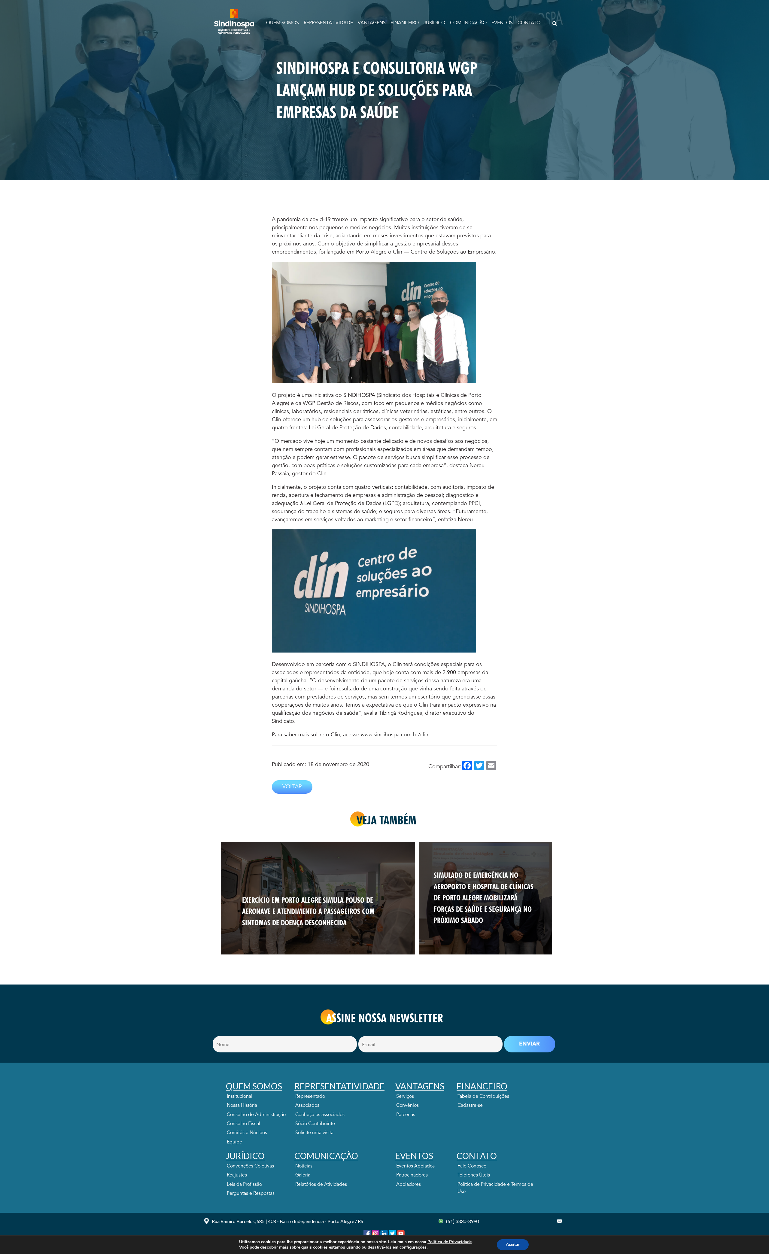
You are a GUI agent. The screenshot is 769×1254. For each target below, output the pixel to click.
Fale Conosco (471, 1166)
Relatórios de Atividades (321, 1184)
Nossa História (242, 1105)
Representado (310, 1096)
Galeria (302, 1175)
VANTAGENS (372, 23)
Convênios (407, 1105)
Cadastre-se (470, 1105)
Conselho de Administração (256, 1114)
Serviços (405, 1096)
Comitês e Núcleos (247, 1133)
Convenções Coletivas (250, 1166)
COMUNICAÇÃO (468, 23)
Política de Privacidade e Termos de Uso (495, 1188)
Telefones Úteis (473, 1175)
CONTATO (529, 23)
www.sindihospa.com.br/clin (394, 735)
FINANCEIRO (405, 23)
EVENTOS (502, 23)
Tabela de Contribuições (483, 1096)
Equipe (234, 1142)
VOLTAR (292, 787)
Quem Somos (282, 23)
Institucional (239, 1096)
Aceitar (513, 1244)
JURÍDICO (434, 23)
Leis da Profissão (244, 1184)
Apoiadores (408, 1184)
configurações (413, 1247)
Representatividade (328, 23)
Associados (307, 1105)
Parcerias (405, 1114)
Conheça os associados (320, 1114)
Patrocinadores (412, 1175)
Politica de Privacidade (449, 1242)
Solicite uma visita (314, 1133)
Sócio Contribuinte (315, 1124)
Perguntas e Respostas (251, 1193)
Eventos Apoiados (415, 1166)
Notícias (303, 1166)
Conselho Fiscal (243, 1124)
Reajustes (237, 1175)
